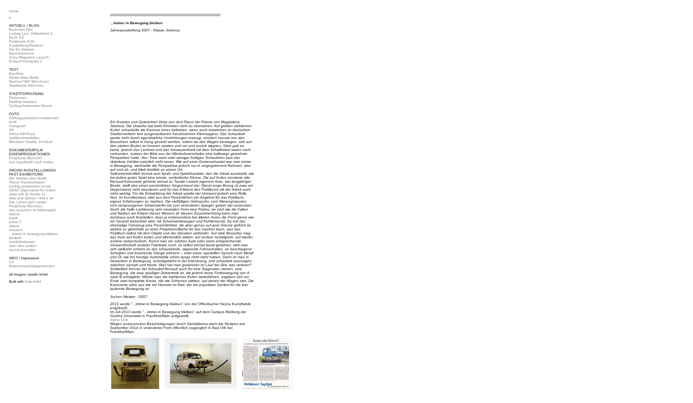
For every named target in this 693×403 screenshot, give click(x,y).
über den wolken (23, 246)
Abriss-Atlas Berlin (24, 77)
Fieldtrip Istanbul (22, 102)
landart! (15, 238)
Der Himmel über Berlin (28, 178)
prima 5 (15, 222)
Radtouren (18, 98)
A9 (11, 130)
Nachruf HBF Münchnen (29, 81)
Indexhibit (33, 281)
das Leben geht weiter (28, 202)
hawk (13, 218)
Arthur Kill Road (22, 134)
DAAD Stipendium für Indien (32, 190)
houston (16, 230)
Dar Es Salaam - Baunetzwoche (22, 51)
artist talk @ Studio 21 (27, 194)
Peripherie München (26, 158)
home (13, 11)
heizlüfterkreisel (22, 242)
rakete (14, 226)
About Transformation (27, 182)
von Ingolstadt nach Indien (31, 162)
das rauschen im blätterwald (32, 210)
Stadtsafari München (26, 85)
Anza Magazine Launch (29, 57)
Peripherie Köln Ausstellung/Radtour (26, 43)
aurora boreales (22, 250)
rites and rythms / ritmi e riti (31, 198)
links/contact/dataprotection (32, 266)
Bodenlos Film (20, 29)
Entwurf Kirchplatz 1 (25, 61)
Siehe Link (119, 320)
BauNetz (16, 73)
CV (11, 262)
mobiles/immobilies (24, 138)
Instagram (17, 126)
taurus (14, 214)
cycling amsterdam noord (30, 186)
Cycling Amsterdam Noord (30, 106)
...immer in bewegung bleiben (33, 234)
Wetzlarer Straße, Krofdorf (30, 142)
